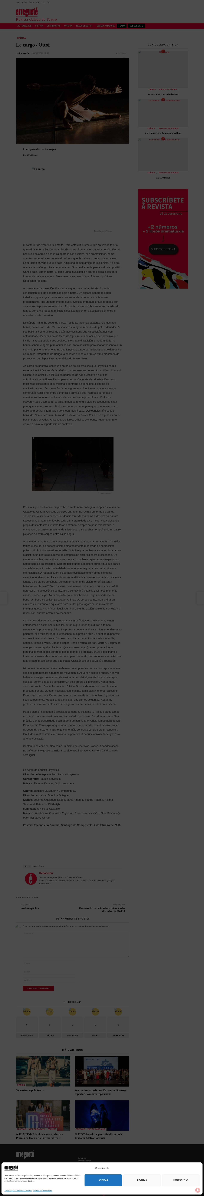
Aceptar (103, 1180)
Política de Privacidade (42, 1191)
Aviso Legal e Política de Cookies (18, 1191)
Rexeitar (142, 1180)
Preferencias (180, 1180)
